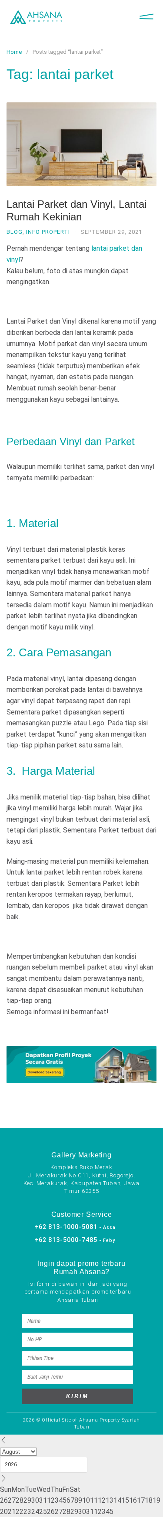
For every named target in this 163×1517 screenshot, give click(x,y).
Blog (15, 232)
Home (14, 52)
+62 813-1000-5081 (75, 1226)
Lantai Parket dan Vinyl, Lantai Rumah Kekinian (76, 210)
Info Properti (48, 232)
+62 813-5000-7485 (74, 1239)
